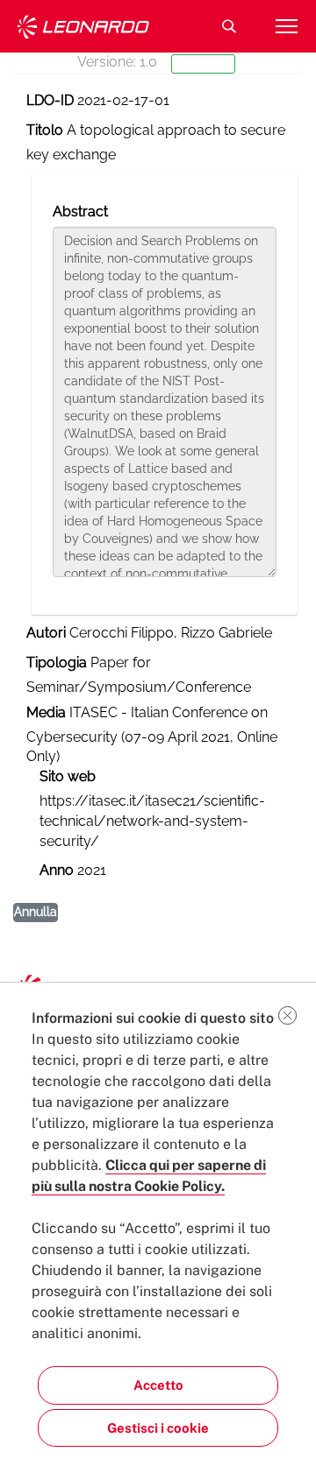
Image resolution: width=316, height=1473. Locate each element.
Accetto (158, 1385)
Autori (46, 632)
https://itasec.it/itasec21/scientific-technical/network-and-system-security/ (152, 821)
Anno (57, 870)
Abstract (80, 211)
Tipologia (56, 662)
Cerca (229, 26)
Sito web (68, 776)
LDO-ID (50, 100)
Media (46, 712)
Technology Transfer (83, 27)
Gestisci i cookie (158, 1427)
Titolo (44, 130)
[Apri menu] (286, 26)
